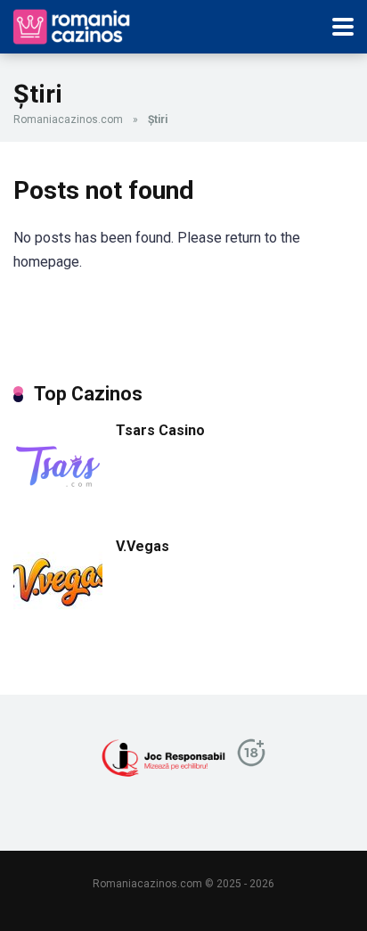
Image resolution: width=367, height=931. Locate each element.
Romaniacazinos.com (68, 119)
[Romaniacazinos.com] (73, 24)
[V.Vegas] (57, 622)
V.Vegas (142, 546)
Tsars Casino (160, 430)
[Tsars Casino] (57, 506)
